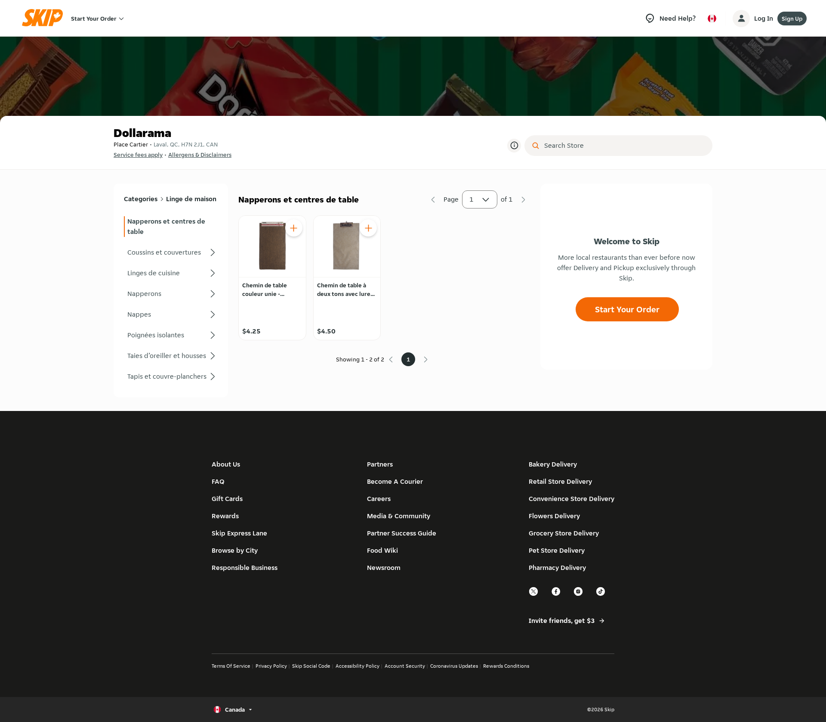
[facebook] (556, 594)
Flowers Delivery (554, 515)
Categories (140, 198)
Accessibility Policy (357, 666)
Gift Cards (227, 498)
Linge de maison (191, 198)
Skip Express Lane (239, 533)
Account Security (405, 666)
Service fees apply (138, 155)
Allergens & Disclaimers (199, 155)
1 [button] (471, 199)
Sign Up (792, 18)
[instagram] (578, 594)
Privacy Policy (271, 666)
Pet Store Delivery (557, 550)
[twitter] (534, 594)
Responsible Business (244, 567)
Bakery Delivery (553, 464)
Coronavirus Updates (454, 666)
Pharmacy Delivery (557, 567)
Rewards (225, 515)
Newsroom (384, 567)
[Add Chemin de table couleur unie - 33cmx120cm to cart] (293, 228)
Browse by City (235, 550)
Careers (379, 498)
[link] (171, 226)
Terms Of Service (231, 666)
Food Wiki (382, 550)
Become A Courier (395, 481)
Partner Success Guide (401, 533)
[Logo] (45, 18)
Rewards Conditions (506, 666)
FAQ (218, 481)
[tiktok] (601, 594)
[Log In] (741, 18)
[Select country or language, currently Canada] (712, 18)
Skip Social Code (311, 666)
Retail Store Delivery (560, 481)
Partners (380, 464)
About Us (226, 464)
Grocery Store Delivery (564, 533)
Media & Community (398, 515)
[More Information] (514, 145)
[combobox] (624, 145)
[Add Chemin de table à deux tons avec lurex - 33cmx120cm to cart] (368, 228)
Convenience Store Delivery (571, 498)
